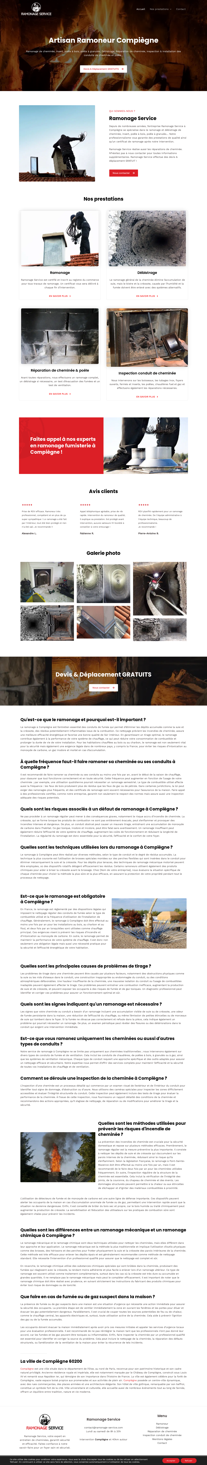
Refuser (188, 1460)
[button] (170, 9)
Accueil (140, 9)
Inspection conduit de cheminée (162, 1435)
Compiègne (27, 1368)
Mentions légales (162, 1439)
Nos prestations (159, 9)
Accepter (171, 1460)
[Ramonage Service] (36, 8)
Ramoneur (162, 1423)
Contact (181, 9)
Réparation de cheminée (162, 1431)
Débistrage (162, 1427)
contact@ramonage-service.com (103, 1427)
